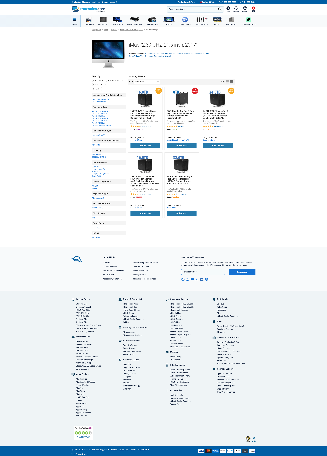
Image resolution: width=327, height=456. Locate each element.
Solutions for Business (228, 337)
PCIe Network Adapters (179, 382)
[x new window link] (197, 279)
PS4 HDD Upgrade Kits (85, 331)
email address (190, 272)
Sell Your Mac (81, 416)
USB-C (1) (95, 167)
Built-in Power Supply (113, 80)
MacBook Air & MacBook (86, 382)
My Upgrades (96, 30)
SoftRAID (127, 389)
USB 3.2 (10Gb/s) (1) (99, 169)
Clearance (221, 332)
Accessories (159, 56)
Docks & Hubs (134, 56)
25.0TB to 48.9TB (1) (99, 157)
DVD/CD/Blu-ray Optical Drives (88, 325)
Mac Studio (80, 391)
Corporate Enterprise (225, 345)
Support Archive (223, 389)
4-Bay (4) (95, 186)
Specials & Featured (225, 329)
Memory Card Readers (132, 335)
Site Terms (129, 450)
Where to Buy (108, 275)
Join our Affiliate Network (113, 271)
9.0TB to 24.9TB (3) (99, 155)
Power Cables (128, 354)
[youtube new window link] (192, 279)
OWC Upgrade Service (226, 392)
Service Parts (175, 404)
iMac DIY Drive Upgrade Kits (87, 328)
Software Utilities (130, 386)
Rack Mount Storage (84, 360)
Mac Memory (175, 357)
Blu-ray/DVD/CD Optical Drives (88, 366)
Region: (208, 2)
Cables (126, 322)
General (168, 56)
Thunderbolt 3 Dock (153, 53)
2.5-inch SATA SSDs (84, 307)
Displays (220, 304)
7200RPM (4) (96, 145)
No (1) (94, 218)
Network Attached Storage (87, 357)
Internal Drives (83, 299)
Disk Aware (127, 370)
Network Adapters (130, 316)
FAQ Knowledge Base (226, 383)
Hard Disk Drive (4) (98, 135)
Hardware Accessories (179, 398)
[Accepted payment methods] (226, 451)
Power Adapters (129, 348)
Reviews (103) (146, 126)
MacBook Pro (81, 379)
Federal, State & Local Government (231, 364)
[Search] (220, 9)
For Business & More (186, 2)
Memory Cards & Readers (135, 327)
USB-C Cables (175, 316)
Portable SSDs (82, 351)
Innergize (127, 377)
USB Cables (175, 322)
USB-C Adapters (176, 319)
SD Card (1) (96, 171)
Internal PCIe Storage (179, 379)
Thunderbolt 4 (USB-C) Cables (182, 307)
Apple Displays (82, 410)
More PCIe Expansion (178, 385)
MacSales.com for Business (144, 279)
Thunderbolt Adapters (179, 310)
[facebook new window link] (183, 279)
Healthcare (221, 361)
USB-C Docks (128, 313)
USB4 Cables (175, 313)
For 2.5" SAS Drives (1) (100, 121)
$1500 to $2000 (97, 84)
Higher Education (224, 348)
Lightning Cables (177, 328)
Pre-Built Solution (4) (99, 102)
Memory (174, 352)
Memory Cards (129, 332)
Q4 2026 (139, 197)
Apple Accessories (83, 413)
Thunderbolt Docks (131, 304)
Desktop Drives (82, 341)
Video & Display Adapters (133, 319)
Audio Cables (175, 341)
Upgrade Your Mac (224, 374)
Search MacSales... (177, 9)
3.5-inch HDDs (81, 319)
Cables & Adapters (179, 299)
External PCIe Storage (179, 373)
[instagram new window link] (187, 279)
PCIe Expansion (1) (98, 198)
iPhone (79, 400)
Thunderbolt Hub (130, 307)
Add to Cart (145, 145)
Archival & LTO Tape (84, 363)
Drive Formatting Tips (226, 386)
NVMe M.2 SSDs (82, 313)
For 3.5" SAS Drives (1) (100, 114)
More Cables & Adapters (180, 347)
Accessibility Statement (112, 279)
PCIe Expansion (177, 365)
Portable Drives (82, 347)
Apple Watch (81, 403)
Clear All (96, 89)
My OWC (126, 383)
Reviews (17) (182, 126)
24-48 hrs (139, 129)
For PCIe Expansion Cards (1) (102, 125)
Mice (219, 313)
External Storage (202, 53)
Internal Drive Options (185, 53)
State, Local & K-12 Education (229, 351)
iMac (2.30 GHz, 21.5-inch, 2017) (131, 30)
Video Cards (222, 307)
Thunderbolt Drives (84, 344)
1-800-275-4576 (229, 2)
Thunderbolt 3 (97, 80)
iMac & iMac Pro (82, 385)
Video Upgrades (146, 56)
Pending (211, 129)
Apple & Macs (82, 374)
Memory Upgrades (168, 53)
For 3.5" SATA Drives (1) (100, 111)
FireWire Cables (176, 344)
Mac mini (80, 394)
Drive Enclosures (83, 369)
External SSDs (82, 354)
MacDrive (127, 380)
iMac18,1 (114, 30)
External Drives (83, 337)
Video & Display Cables (179, 331)
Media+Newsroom (140, 271)
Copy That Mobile (130, 367)
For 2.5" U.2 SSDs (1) (99, 123)
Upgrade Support (225, 369)
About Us (106, 263)
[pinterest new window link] (206, 279)
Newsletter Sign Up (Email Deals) (230, 326)
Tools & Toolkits (176, 395)
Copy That (127, 364)
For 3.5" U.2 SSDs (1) (99, 116)
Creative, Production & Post (228, 342)
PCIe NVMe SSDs (83, 310)
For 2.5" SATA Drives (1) (100, 118)
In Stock (175, 129)
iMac (106, 30)
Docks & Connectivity (133, 299)
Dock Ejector (128, 374)
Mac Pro (79, 388)
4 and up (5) (96, 237)
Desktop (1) (96, 227)
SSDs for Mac (81, 304)
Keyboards (221, 310)
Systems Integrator (225, 357)
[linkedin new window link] (201, 279)
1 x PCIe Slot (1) (97, 208)
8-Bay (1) (95, 188)
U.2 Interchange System (180, 376)
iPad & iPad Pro (82, 397)
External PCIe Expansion (180, 370)
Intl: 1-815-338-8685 (246, 2)
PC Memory (175, 360)
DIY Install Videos (110, 267)
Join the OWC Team (141, 267)
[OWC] (89, 9)
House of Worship (224, 354)
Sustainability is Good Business (145, 263)
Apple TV (80, 406)
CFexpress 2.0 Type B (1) (100, 174)
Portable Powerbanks (132, 351)
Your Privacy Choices (80, 454)
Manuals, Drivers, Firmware (228, 380)
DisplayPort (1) (97, 176)
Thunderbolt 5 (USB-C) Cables (182, 304)
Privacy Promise (139, 275)
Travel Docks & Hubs (131, 310)
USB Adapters (176, 325)
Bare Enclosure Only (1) (100, 99)
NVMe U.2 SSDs (82, 316)
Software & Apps (131, 359)
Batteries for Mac (130, 345)
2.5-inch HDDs (81, 322)
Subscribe (242, 272)
